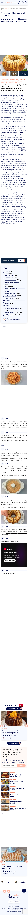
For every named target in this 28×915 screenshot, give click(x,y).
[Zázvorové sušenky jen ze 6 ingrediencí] (14, 854)
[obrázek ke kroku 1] (14, 377)
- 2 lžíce (11, 278)
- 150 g (12, 298)
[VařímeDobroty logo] (11, 3)
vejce (6, 271)
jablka (7, 291)
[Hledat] (19, 2)
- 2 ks (8, 291)
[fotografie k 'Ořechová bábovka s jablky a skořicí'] (4, 73)
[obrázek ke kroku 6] (14, 517)
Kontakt (11, 901)
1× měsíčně (21, 762)
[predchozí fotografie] (1, 62)
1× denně (6, 762)
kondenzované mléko (12, 308)
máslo (7, 303)
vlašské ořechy (9, 298)
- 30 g (9, 303)
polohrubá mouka (10, 280)
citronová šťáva (10, 293)
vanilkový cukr (9, 275)
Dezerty (7, 8)
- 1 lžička (13, 283)
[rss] (4, 891)
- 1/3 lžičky (9, 286)
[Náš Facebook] (8, 891)
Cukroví (4, 864)
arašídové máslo (10, 312)
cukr (6, 273)
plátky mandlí (9, 315)
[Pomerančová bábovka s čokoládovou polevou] (14, 718)
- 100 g (8, 273)
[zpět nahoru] (24, 891)
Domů (2, 8)
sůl (6, 286)
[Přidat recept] (22, 2)
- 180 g (13, 280)
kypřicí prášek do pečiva (12, 282)
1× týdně (14, 762)
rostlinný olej (9, 278)
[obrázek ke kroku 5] (14, 486)
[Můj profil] (25, 2)
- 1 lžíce (12, 293)
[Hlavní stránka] (14, 896)
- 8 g (11, 275)
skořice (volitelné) (10, 296)
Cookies (17, 901)
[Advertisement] (14, 40)
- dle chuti (13, 309)
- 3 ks (8, 271)
